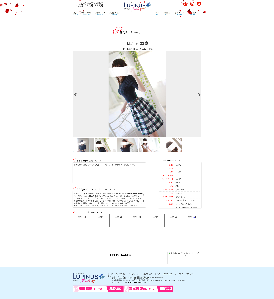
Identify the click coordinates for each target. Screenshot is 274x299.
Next (198, 94)
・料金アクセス (146, 274)
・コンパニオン (120, 274)
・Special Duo (166, 274)
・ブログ (156, 274)
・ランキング (178, 274)
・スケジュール (133, 274)
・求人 (108, 276)
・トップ (109, 274)
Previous (75, 94)
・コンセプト (190, 274)
